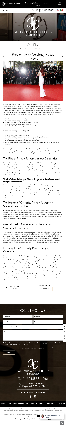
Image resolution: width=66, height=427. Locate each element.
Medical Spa (34, 404)
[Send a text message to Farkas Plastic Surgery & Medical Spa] (37, 10)
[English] (58, 10)
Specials (54, 404)
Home (21, 49)
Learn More (59, 4)
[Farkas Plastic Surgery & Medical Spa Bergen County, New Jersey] (33, 367)
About (9, 404)
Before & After (44, 404)
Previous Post (45, 286)
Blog (26, 49)
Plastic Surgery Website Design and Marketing (26, 419)
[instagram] (35, 397)
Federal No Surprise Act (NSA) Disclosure (26, 416)
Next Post (42, 289)
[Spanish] (61, 10)
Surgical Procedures (20, 404)
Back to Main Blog (15, 287)
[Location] (33, 10)
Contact (62, 404)
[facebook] (30, 397)
